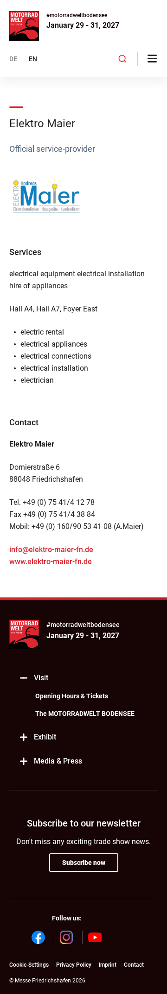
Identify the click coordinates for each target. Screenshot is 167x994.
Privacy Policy (73, 965)
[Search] (123, 58)
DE (13, 58)
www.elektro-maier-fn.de (50, 561)
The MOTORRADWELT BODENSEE (85, 713)
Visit (41, 677)
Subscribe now (83, 862)
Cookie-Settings (29, 965)
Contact (134, 965)
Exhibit (45, 737)
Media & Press (58, 761)
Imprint (107, 965)
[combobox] (123, 58)
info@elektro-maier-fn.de (51, 549)
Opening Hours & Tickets (71, 696)
